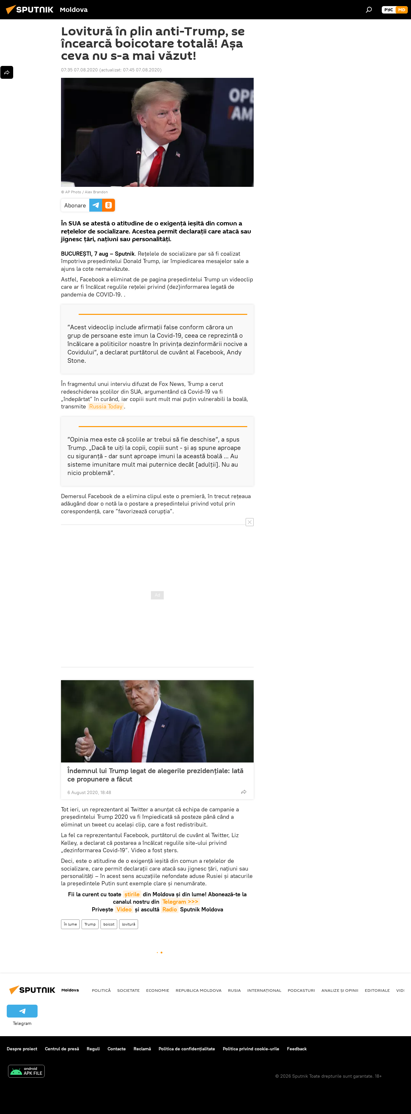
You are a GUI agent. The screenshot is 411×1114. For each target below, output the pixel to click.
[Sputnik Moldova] (31, 15)
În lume (70, 924)
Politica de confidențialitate (187, 1049)
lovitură (128, 924)
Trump (90, 924)
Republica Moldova (199, 990)
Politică (101, 990)
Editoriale (377, 990)
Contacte (117, 1049)
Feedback (297, 1049)
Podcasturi (301, 990)
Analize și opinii (339, 990)
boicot (108, 924)
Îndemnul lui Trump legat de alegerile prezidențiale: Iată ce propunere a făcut (155, 774)
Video (124, 909)
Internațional (264, 990)
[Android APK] (26, 1072)
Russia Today (105, 406)
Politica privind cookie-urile (251, 1049)
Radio (169, 909)
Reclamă (142, 1049)
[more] (243, 791)
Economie (157, 990)
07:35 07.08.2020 (79, 70)
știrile (132, 894)
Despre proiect (22, 1049)
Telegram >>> (180, 901)
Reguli (93, 1049)
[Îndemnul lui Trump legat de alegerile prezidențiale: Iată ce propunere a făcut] (157, 721)
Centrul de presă (62, 1049)
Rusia (234, 990)
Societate (128, 990)
